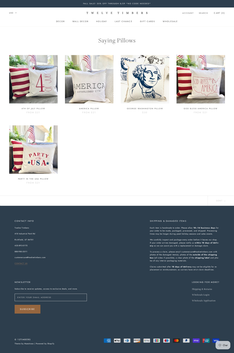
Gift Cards (147, 21)
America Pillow (89, 108)
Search (203, 13)
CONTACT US (21, 263)
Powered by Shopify (45, 343)
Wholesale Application (204, 300)
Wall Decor (80, 21)
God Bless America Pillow (201, 108)
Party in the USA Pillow (33, 179)
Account (188, 13)
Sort (219, 200)
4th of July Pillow (33, 108)
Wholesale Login (201, 295)
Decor (60, 21)
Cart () (219, 13)
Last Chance (123, 21)
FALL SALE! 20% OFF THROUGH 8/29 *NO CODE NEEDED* (117, 3)
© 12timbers (23, 339)
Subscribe (27, 309)
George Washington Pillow (145, 108)
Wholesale (170, 21)
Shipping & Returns (202, 289)
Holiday (101, 21)
